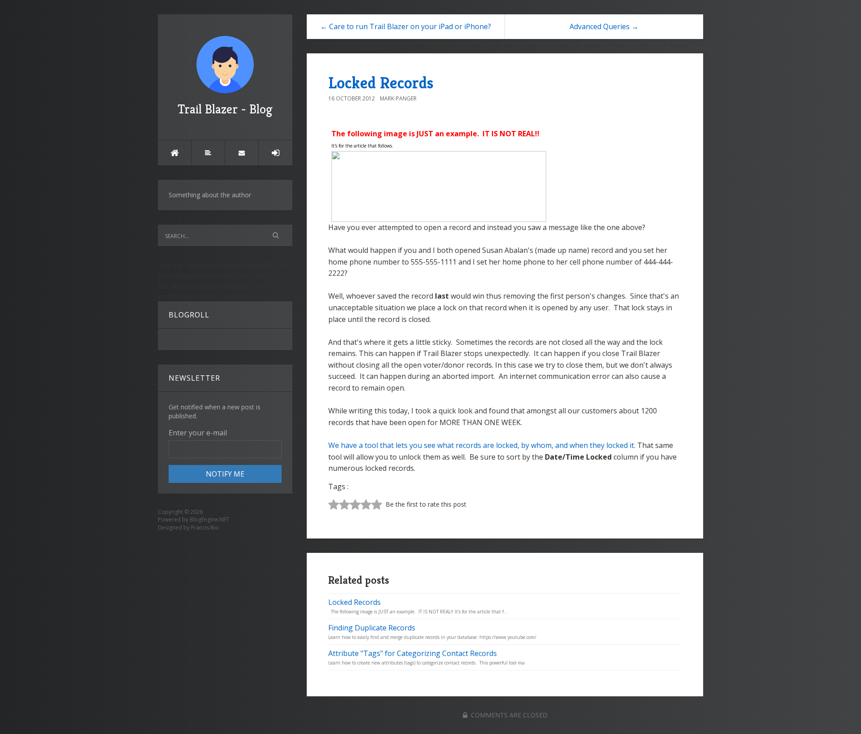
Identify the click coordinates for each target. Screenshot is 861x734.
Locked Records (381, 83)
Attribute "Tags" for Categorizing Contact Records (412, 653)
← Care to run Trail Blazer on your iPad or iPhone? (405, 26)
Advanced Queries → (604, 26)
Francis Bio (205, 527)
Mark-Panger (398, 98)
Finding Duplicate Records (371, 628)
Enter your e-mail (198, 433)
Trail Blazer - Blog (225, 109)
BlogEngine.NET (209, 519)
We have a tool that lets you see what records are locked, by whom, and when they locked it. (481, 445)
